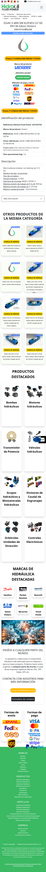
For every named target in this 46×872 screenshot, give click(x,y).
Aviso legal (21, 864)
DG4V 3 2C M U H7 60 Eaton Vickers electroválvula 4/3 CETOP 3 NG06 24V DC (34, 320)
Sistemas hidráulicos (23, 784)
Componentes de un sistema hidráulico (23, 814)
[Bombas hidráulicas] (11, 391)
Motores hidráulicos (23, 782)
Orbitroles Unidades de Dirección (11, 542)
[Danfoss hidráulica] (7, 589)
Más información (11, 198)
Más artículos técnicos (23, 820)
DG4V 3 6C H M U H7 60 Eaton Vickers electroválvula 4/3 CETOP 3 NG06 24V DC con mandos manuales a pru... (34, 287)
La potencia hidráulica (23, 805)
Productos (10, 14)
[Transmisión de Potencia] (11, 436)
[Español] (12, 1)
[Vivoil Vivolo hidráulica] (38, 606)
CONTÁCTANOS (23, 77)
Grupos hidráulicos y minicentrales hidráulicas (23, 818)
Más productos (23, 795)
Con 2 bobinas (15, 18)
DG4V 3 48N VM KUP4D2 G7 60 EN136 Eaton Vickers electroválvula (11, 248)
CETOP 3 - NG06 (36, 16)
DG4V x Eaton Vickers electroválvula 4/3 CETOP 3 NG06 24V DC (34, 248)
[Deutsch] (8, 1)
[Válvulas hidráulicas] (34, 436)
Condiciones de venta (11, 864)
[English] (2, 1)
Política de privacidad (30, 864)
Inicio (3, 14)
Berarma (23, 611)
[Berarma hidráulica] (23, 606)
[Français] (5, 1)
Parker (23, 761)
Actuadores (23, 788)
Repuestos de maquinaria (23, 797)
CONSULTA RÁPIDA (11, 242)
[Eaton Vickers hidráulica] (7, 606)
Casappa (23, 769)
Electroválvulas (24, 16)
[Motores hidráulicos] (34, 391)
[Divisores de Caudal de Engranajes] (34, 481)
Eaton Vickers (23, 763)
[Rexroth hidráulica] (38, 589)
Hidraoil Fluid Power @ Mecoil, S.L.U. (29, 844)
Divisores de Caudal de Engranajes (34, 496)
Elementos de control (24, 14)
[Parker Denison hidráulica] (23, 589)
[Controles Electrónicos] (34, 526)
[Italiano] (18, 1)
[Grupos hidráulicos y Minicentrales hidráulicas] (11, 481)
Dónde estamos (23, 833)
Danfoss (8, 595)
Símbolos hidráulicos (23, 807)
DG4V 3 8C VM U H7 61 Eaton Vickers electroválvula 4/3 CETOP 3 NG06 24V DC (11, 356)
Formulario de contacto (23, 699)
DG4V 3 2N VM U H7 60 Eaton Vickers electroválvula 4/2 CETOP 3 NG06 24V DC (34, 356)
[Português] (15, 1)
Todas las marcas (23, 771)
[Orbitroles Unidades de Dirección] (11, 526)
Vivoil (23, 765)
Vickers (6, 18)
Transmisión (23, 793)
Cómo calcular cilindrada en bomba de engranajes (23, 816)
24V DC (25, 18)
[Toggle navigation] (41, 7)
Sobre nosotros (23, 829)
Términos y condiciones (26, 866)
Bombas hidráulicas (23, 780)
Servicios (23, 831)
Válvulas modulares (10, 16)
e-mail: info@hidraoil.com (23, 690)
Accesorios (23, 790)
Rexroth (38, 595)
